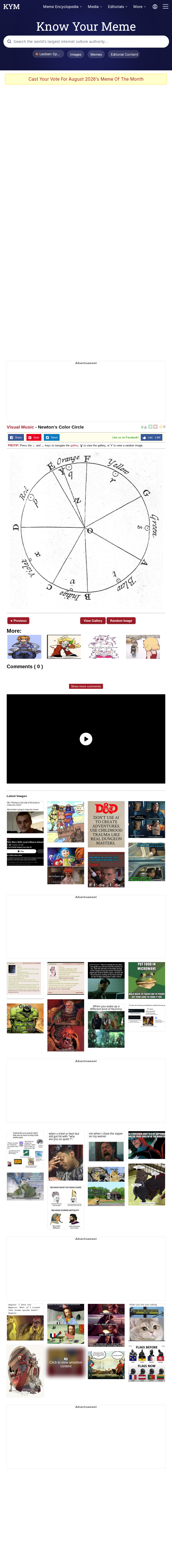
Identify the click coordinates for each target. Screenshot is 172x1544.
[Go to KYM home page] (11, 8)
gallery (74, 445)
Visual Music (20, 427)
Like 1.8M (153, 437)
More (137, 6)
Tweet (53, 437)
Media (93, 6)
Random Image (121, 620)
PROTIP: (13, 445)
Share (17, 437)
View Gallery (93, 620)
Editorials (116, 6)
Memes (96, 54)
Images (75, 54)
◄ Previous (18, 620)
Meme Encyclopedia (60, 6)
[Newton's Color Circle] (86, 530)
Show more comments (86, 686)
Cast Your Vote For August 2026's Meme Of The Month (86, 79)
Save (35, 437)
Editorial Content (124, 54)
